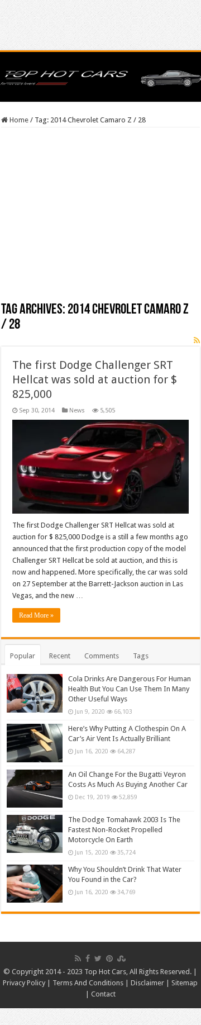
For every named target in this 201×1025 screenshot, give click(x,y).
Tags (141, 656)
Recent (59, 656)
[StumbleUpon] (121, 958)
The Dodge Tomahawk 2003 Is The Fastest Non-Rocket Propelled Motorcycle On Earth (124, 829)
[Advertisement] (100, 218)
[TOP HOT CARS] (100, 76)
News (77, 410)
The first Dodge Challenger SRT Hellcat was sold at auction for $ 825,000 (94, 379)
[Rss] (78, 958)
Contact (103, 994)
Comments (101, 656)
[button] (100, 467)
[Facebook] (87, 958)
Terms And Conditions (87, 983)
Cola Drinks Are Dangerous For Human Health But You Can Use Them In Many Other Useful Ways (129, 689)
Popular (22, 656)
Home (18, 120)
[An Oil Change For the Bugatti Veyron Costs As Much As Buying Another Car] (35, 789)
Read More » (36, 615)
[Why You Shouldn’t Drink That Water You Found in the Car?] (35, 884)
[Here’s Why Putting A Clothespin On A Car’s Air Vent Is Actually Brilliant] (35, 743)
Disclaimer (147, 983)
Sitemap (184, 983)
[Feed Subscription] (197, 340)
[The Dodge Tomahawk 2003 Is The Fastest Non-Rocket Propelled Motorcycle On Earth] (35, 834)
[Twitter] (98, 958)
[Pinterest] (109, 958)
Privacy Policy (24, 983)
